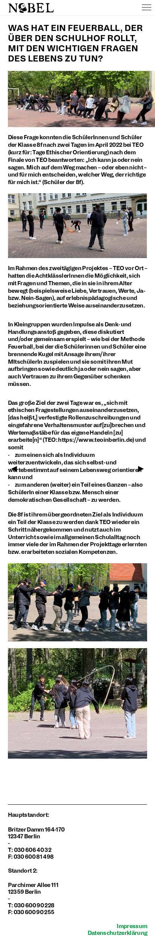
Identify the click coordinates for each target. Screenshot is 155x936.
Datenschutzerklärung (117, 933)
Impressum (132, 926)
